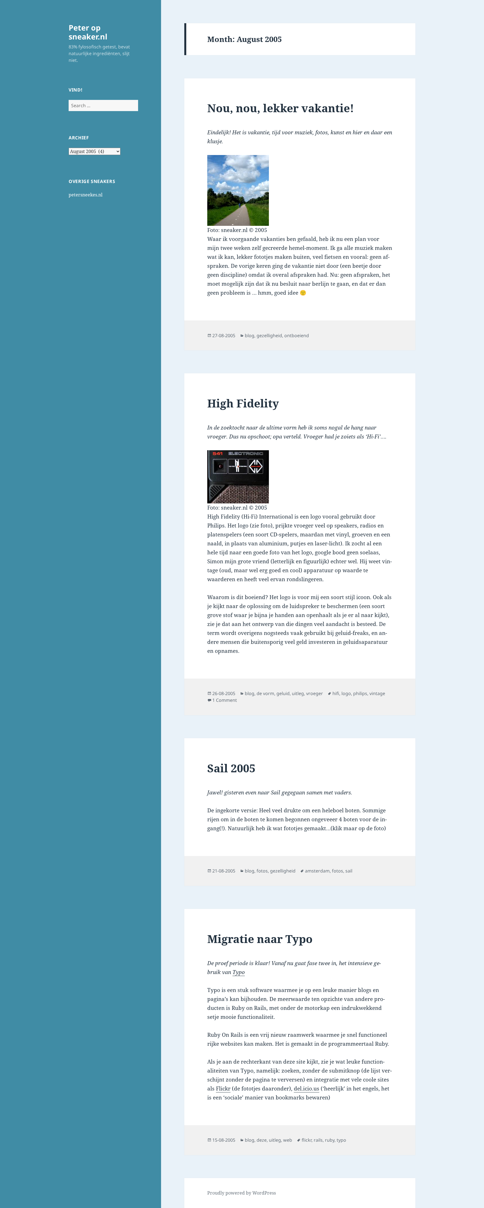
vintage (377, 693)
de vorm (265, 693)
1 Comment (224, 700)
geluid (283, 693)
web (287, 1140)
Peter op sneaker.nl (88, 32)
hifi (335, 693)
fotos (262, 871)
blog (249, 335)
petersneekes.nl (86, 195)
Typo (238, 972)
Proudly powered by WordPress (241, 1193)
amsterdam (317, 871)
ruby (329, 1140)
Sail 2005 (231, 768)
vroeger (314, 693)
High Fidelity (243, 403)
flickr (306, 1140)
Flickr (223, 1088)
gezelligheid (269, 335)
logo (346, 693)
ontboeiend (296, 335)
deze (262, 1140)
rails (318, 1140)
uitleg (298, 693)
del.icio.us (306, 1088)
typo (341, 1140)
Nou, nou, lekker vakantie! (280, 107)
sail (348, 871)
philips (360, 693)
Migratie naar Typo (260, 938)
